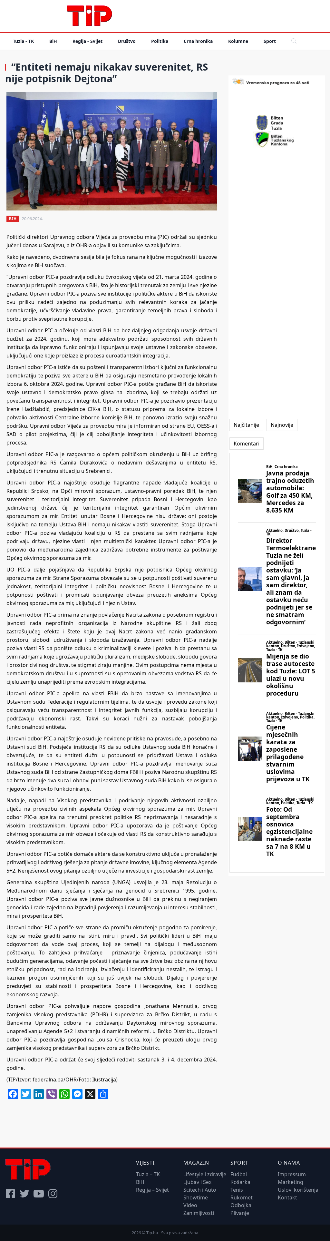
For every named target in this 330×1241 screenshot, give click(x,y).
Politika (159, 41)
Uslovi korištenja (298, 1189)
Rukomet (241, 1197)
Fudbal (238, 1174)
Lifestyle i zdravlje (204, 1174)
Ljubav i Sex (197, 1182)
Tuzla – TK (148, 1174)
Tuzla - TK (23, 41)
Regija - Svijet (87, 41)
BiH (53, 41)
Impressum (292, 1174)
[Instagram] (53, 1193)
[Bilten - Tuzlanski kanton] (276, 139)
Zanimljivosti (198, 1213)
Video (190, 1205)
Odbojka (240, 1205)
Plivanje (239, 1213)
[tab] (246, 425)
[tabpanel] (277, 662)
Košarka (240, 1182)
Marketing (290, 1182)
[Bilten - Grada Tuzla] (277, 122)
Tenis (236, 1189)
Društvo (127, 41)
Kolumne (238, 41)
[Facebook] (10, 1193)
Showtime (195, 1197)
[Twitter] (24, 1193)
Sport (270, 41)
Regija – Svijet (152, 1189)
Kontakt (287, 1197)
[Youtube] (39, 1193)
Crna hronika (198, 41)
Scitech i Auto (199, 1189)
